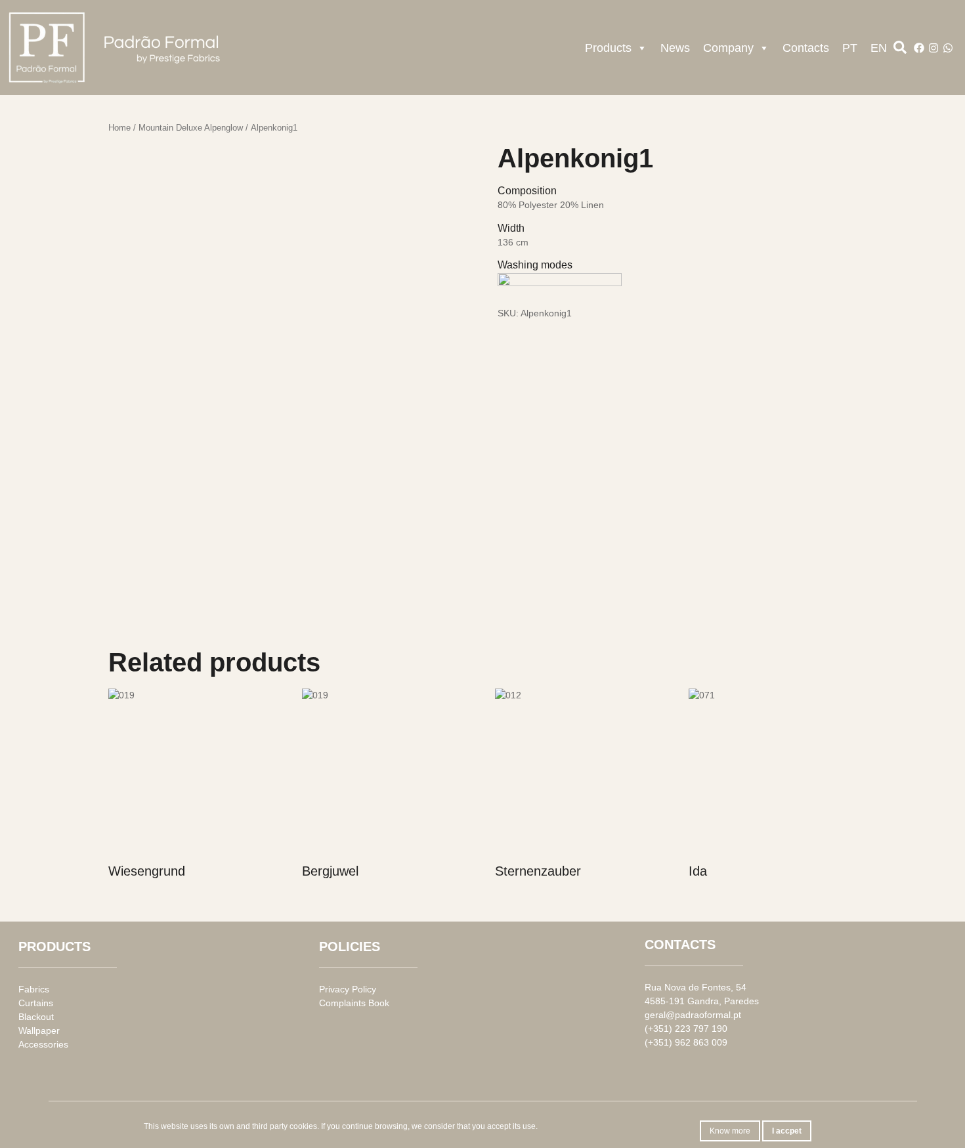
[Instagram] (933, 48)
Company (728, 47)
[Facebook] (919, 48)
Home (119, 128)
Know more (730, 1131)
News (675, 47)
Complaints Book (354, 1003)
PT (849, 47)
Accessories (43, 1044)
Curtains (35, 1003)
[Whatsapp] (948, 48)
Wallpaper (39, 1030)
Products (608, 47)
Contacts (806, 47)
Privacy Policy (347, 989)
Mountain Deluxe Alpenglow (191, 128)
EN (878, 47)
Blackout (36, 1016)
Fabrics (33, 989)
